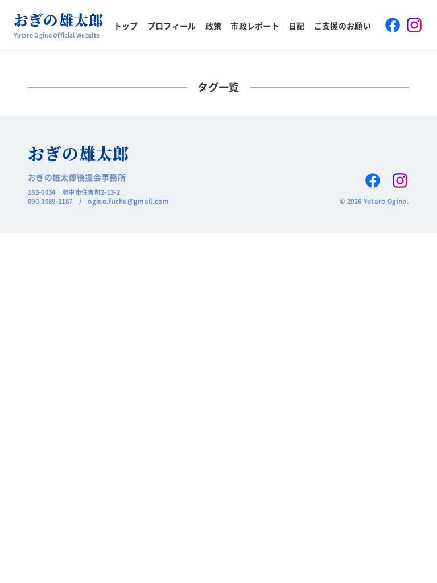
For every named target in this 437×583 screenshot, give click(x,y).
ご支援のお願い (342, 25)
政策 (213, 25)
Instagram (414, 25)
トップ (126, 25)
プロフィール (171, 25)
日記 (296, 25)
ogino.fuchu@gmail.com (128, 201)
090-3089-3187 (50, 201)
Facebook (393, 25)
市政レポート (254, 25)
